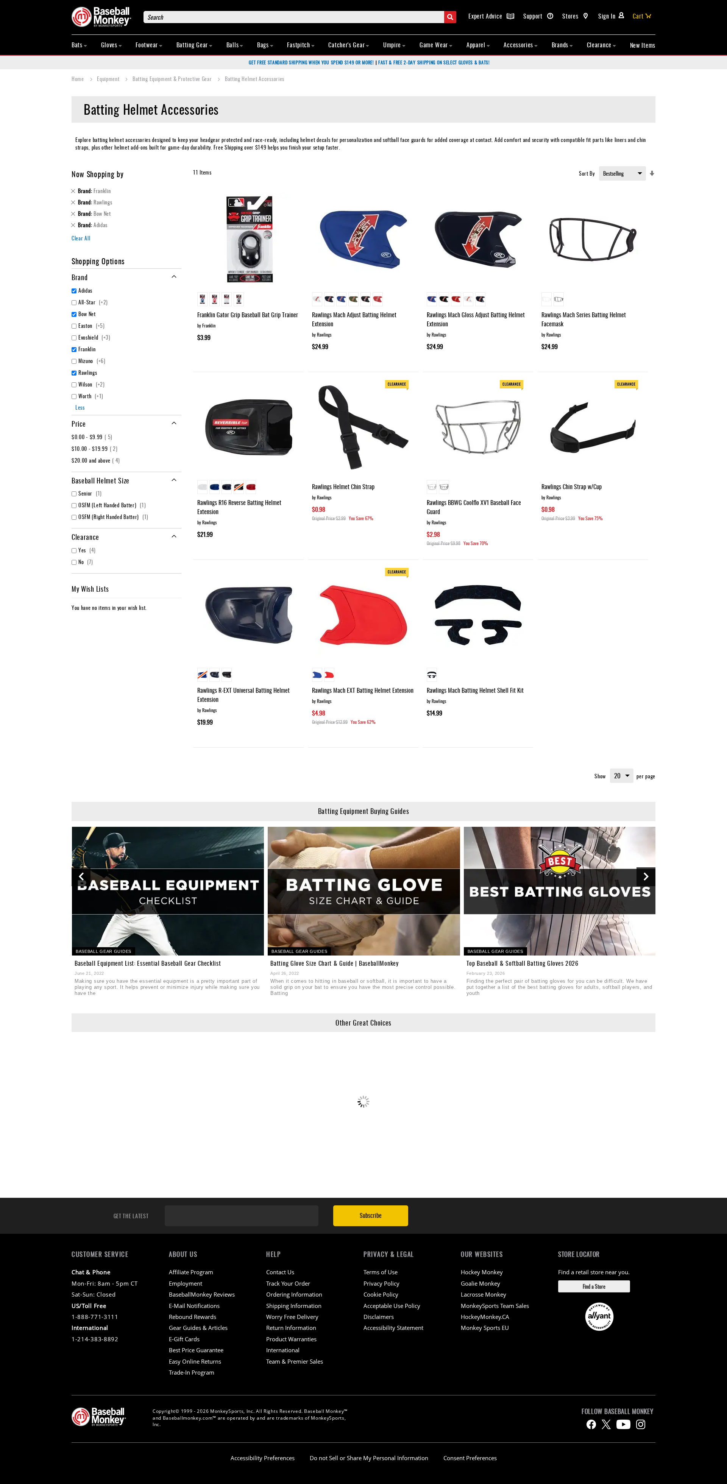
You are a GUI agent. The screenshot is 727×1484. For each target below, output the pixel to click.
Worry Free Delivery (292, 1316)
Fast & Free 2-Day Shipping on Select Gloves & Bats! (434, 62)
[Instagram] (640, 1424)
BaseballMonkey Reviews (202, 1294)
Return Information (291, 1327)
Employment (185, 1283)
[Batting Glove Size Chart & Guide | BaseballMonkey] (364, 891)
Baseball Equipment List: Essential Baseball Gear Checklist (148, 963)
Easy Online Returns (195, 1361)
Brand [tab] (80, 277)
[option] (202, 299)
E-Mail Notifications (194, 1305)
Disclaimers (379, 1316)
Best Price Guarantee (196, 1350)
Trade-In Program (191, 1372)
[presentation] (81, 876)
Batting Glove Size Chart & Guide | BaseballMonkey (334, 963)
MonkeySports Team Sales (495, 1305)
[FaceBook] (591, 1424)
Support (533, 15)
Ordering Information (294, 1294)
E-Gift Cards (184, 1339)
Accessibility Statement (393, 1327)
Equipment (109, 79)
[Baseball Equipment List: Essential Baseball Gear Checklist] (168, 891)
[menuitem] (79, 45)
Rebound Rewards (192, 1316)
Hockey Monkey (482, 1272)
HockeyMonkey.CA (485, 1316)
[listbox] (248, 300)
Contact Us (280, 1272)
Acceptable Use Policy (392, 1305)
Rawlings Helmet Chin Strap (343, 486)
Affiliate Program (191, 1272)
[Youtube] (623, 1424)
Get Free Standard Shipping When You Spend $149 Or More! (311, 62)
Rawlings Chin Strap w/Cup (571, 486)
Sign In (607, 15)
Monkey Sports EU (485, 1327)
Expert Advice (486, 15)
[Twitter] (606, 1424)
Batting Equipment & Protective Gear (173, 79)
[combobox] (300, 17)
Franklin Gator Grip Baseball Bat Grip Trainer (247, 314)
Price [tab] (79, 424)
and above (97, 460)
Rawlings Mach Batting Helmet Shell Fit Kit (475, 690)
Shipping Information (293, 1305)
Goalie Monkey (480, 1283)
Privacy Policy (381, 1283)
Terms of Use (381, 1272)
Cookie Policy (381, 1294)
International (283, 1350)
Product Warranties (291, 1339)
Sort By (587, 173)
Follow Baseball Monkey (617, 1411)
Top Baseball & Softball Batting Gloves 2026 (522, 963)
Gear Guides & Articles (198, 1327)
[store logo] (104, 17)
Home (79, 79)
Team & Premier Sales (294, 1361)
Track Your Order (288, 1283)
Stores (571, 15)
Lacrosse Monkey (483, 1294)
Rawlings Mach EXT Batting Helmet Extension (362, 690)
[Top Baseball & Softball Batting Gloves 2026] (560, 891)
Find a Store (594, 1286)
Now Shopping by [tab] (98, 173)
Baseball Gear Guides (103, 951)
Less (80, 407)
